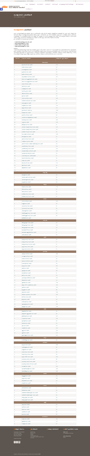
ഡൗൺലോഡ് (29, 9)
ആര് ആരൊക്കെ (79, 4)
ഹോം (27, 4)
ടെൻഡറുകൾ (55, 4)
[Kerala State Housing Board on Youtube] (19, 442)
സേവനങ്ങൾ (39, 4)
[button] (1, 9)
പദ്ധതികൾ (47, 4)
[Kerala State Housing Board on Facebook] (15, 442)
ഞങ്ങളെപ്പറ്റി (32, 4)
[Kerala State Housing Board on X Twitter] (17, 442)
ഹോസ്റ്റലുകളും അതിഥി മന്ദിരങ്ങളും (66, 4)
